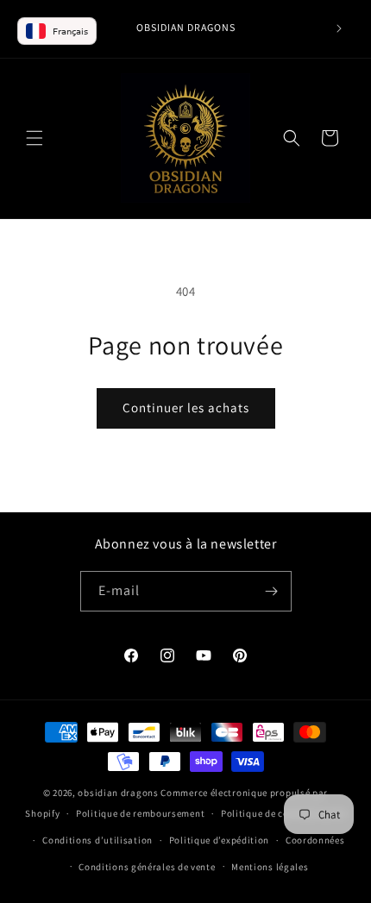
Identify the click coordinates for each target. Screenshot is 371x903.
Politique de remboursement (140, 813)
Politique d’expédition (219, 840)
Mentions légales (269, 867)
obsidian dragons (118, 793)
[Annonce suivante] (339, 28)
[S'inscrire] (272, 591)
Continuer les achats (186, 407)
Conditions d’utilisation (97, 840)
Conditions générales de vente (147, 867)
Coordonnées (315, 840)
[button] (34, 138)
